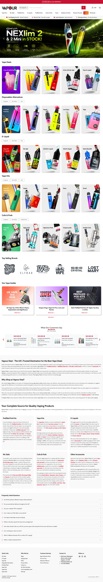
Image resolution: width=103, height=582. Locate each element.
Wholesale (92, 13)
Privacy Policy (24, 563)
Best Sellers (14, 101)
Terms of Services (44, 563)
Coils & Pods (49, 13)
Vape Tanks (4, 571)
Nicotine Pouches (77, 13)
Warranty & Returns (44, 560)
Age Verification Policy (45, 556)
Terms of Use (43, 558)
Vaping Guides (24, 558)
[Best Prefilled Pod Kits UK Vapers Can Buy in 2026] (85, 295)
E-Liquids (29, 13)
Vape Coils (4, 567)
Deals (86, 13)
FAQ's (22, 560)
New (22, 101)
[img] (51, 329)
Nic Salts (12, 13)
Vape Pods (4, 569)
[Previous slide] (4, 38)
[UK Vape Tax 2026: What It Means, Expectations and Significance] (18, 295)
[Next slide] (98, 38)
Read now (17, 312)
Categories (5, 101)
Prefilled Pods (39, 13)
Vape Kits (4, 13)
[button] (4, 340)
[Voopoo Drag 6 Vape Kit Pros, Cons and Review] (51, 295)
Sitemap (23, 571)
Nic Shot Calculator (25, 567)
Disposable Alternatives (7, 563)
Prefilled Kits (20, 13)
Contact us (23, 565)
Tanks (57, 13)
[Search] (84, 7)
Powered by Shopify (6, 577)
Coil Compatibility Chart (26, 569)
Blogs (22, 556)
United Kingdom (93, 577)
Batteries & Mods (65, 13)
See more (50, 317)
